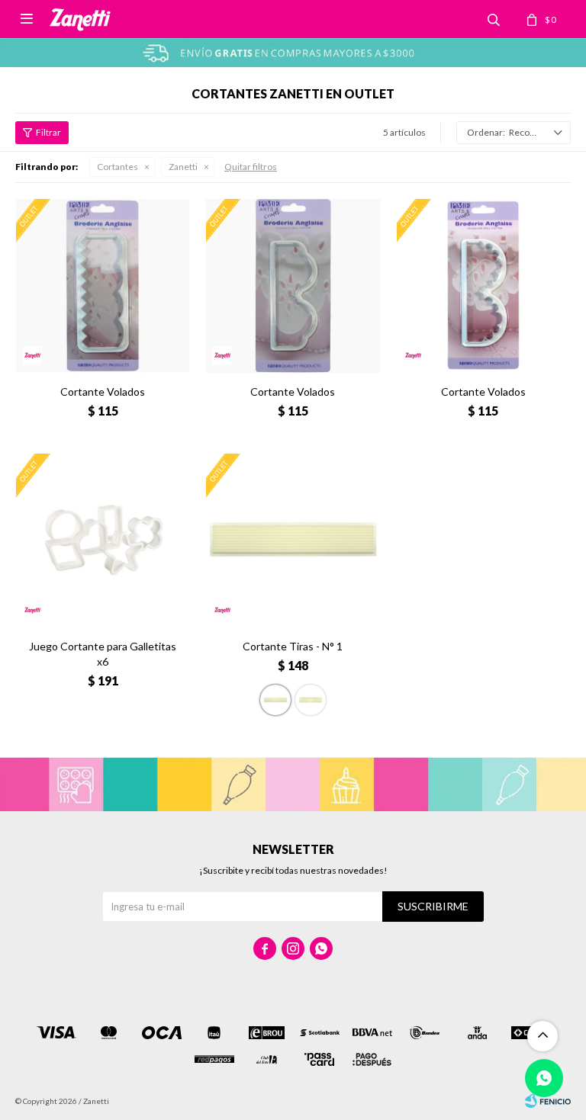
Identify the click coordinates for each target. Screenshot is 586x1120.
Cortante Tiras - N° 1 (293, 646)
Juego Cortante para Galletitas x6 (102, 654)
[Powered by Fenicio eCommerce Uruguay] (548, 1101)
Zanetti (183, 166)
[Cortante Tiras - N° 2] (310, 700)
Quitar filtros (250, 166)
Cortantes (117, 166)
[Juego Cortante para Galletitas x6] (102, 540)
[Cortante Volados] (102, 285)
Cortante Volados (102, 391)
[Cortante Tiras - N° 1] (292, 540)
